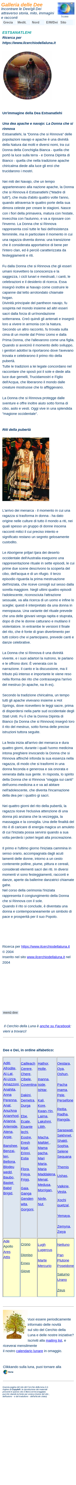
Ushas (62, 1176)
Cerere (26, 1069)
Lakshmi (44, 1121)
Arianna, (9, 1121)
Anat (7, 1105)
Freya (25, 1174)
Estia (25, 1158)
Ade (6, 1241)
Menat (43, 1179)
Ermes (25, 1263)
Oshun (62, 1074)
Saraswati (65, 1130)
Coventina (29, 1085)
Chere (25, 1074)
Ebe (24, 1116)
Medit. (22, 22)
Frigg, (25, 1179)
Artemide (10, 1126)
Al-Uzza (9, 1079)
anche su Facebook (55, 1026)
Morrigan (45, 1190)
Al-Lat (7, 1074)
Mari (41, 1158)
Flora (25, 1169)
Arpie (7, 1137)
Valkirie (63, 1186)
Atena (7, 1132)
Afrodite (9, 1068)
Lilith (41, 1127)
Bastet (8, 1183)
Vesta (61, 1192)
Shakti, (62, 1141)
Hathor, (43, 1063)
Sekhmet (64, 1135)
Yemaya (63, 1216)
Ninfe (42, 1199)
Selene (62, 1151)
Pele (60, 1095)
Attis (6, 1257)
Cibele (26, 1079)
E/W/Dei (52, 22)
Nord (35, 22)
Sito (63, 22)
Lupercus (45, 1250)
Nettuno (63, 1245)
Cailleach (28, 1063)
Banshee (10, 1146)
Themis (63, 1167)
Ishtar (42, 1090)
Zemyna (63, 1226)
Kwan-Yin (45, 1111)
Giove (25, 1271)
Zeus (61, 1290)
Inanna (43, 1079)
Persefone (65, 1100)
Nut (40, 1204)
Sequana (64, 1157)
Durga (25, 1106)
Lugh (42, 1245)
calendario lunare (29, 1351)
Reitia (61, 1109)
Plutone (63, 1260)
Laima (42, 1116)
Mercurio (44, 1266)
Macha (43, 1137)
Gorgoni (27, 1209)
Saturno (63, 1274)
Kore (41, 1106)
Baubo (8, 1177)
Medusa (44, 1185)
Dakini (26, 1095)
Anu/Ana (10, 1111)
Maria (42, 1164)
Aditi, (7, 1063)
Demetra (27, 1100)
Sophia (62, 1146)
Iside (41, 1085)
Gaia (24, 1188)
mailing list (54, 1340)
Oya (60, 1069)
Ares (7, 1252)
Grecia (8, 22)
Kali (41, 1100)
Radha (62, 1114)
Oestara (63, 1063)
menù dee (10, 1012)
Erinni (25, 1153)
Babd (7, 1188)
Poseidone (65, 1266)
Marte (42, 1260)
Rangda (63, 1120)
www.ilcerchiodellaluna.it (46, 957)
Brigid (7, 1193)
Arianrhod (11, 1116)
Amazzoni (11, 1084)
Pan (60, 1255)
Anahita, (9, 1089)
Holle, (42, 1069)
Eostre (26, 1137)
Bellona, (9, 1162)
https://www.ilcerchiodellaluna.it (45, 946)
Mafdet (43, 1143)
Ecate (25, 1121)
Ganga (26, 1193)
